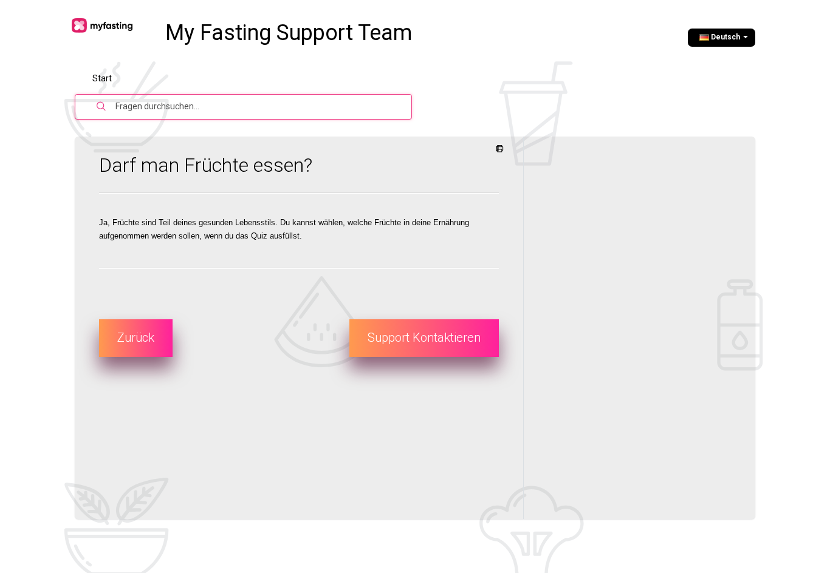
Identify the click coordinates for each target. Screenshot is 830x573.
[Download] (392, 125)
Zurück (135, 337)
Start (102, 78)
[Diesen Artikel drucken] (497, 149)
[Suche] (101, 107)
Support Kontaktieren (424, 337)
